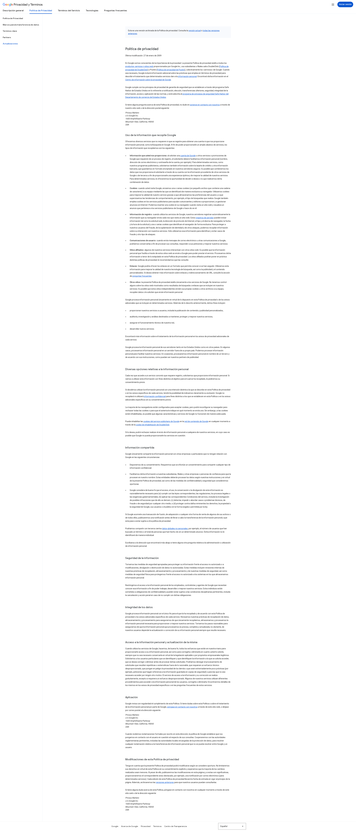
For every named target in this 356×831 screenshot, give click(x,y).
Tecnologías (92, 10)
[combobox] (232, 826)
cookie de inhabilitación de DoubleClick (152, 425)
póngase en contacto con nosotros (182, 707)
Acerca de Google (129, 826)
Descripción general (13, 10)
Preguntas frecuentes (115, 10)
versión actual (195, 30)
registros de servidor (205, 218)
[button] (333, 4)
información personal (187, 76)
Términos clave (10, 31)
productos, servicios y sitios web (139, 66)
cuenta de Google (188, 156)
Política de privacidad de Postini (171, 70)
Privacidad (146, 826)
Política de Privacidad (40, 10)
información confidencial (155, 396)
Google (114, 826)
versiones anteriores (165, 782)
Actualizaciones (10, 43)
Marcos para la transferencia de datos (21, 24)
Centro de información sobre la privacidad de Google (148, 80)
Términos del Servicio (69, 10)
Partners (7, 37)
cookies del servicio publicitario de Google (161, 421)
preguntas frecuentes (142, 276)
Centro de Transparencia (175, 826)
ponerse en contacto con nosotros (205, 105)
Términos (157, 826)
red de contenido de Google (196, 421)
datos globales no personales (175, 528)
